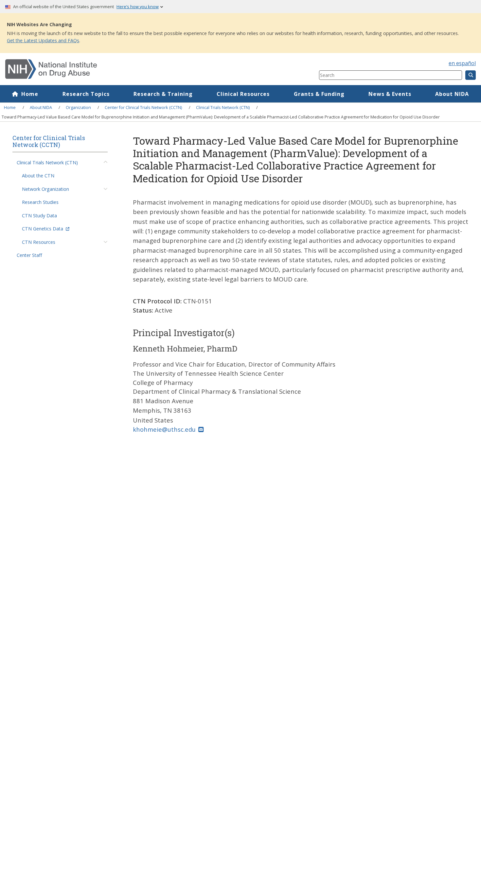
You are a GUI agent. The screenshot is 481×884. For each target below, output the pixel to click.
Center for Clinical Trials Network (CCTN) (143, 107)
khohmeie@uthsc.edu (164, 429)
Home (29, 94)
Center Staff (29, 255)
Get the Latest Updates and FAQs (43, 40)
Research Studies (40, 202)
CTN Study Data (39, 215)
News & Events (389, 94)
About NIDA (452, 94)
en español (462, 63)
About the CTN (38, 175)
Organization (78, 107)
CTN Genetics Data (42, 229)
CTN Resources (38, 242)
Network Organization (45, 189)
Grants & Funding (319, 94)
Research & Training (163, 94)
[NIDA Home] (136, 69)
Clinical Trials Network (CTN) (223, 107)
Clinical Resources (243, 94)
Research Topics (86, 94)
